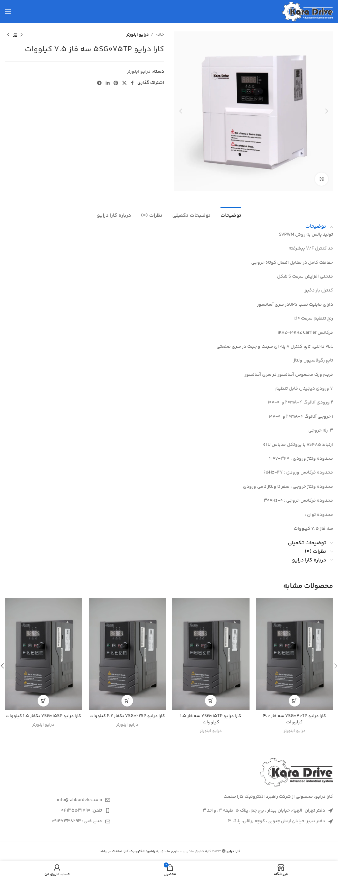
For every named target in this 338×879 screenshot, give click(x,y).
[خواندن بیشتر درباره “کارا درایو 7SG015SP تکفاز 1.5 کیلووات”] (43, 701)
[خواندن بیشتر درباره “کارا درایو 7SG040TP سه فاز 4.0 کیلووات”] (294, 701)
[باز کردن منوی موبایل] (8, 11)
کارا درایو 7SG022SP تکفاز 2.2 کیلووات (127, 716)
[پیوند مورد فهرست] (57, 800)
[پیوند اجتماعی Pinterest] (116, 83)
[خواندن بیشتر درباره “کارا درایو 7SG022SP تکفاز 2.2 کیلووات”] (127, 701)
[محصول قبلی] (21, 35)
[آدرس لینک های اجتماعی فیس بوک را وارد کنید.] (132, 83)
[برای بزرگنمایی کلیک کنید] (321, 179)
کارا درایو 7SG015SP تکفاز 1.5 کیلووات (43, 716)
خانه (159, 34)
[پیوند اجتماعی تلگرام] (99, 83)
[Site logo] (307, 11)
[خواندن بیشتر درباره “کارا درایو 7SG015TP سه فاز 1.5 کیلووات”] (211, 701)
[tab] (230, 214)
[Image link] (296, 772)
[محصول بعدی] (8, 35)
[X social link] (124, 83)
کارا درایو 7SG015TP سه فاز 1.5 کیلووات (210, 719)
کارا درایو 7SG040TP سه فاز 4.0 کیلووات (294, 719)
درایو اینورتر (137, 34)
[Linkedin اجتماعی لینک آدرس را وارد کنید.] (108, 83)
